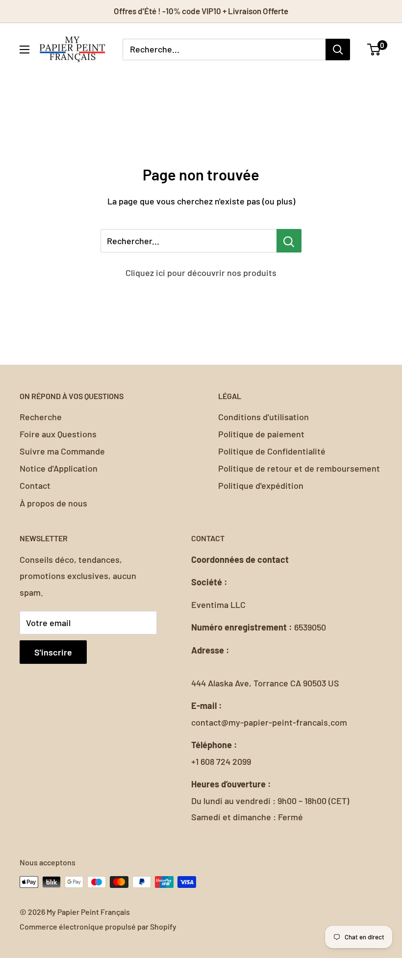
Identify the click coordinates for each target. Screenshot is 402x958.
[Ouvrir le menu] (24, 49)
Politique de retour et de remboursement (299, 468)
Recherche (41, 416)
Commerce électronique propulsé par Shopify (98, 926)
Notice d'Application (59, 468)
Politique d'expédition (260, 485)
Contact (35, 485)
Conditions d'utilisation (263, 416)
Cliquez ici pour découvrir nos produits (201, 272)
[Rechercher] (338, 49)
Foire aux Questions (58, 434)
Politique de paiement (261, 434)
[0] (374, 49)
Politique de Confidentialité (272, 451)
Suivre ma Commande (62, 451)
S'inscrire (53, 652)
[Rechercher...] (289, 240)
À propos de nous (53, 503)
